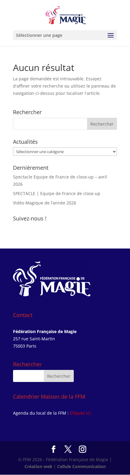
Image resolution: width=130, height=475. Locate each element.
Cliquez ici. (81, 413)
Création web (38, 466)
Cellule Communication (81, 466)
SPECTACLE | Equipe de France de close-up (56, 193)
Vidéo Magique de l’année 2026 (44, 203)
